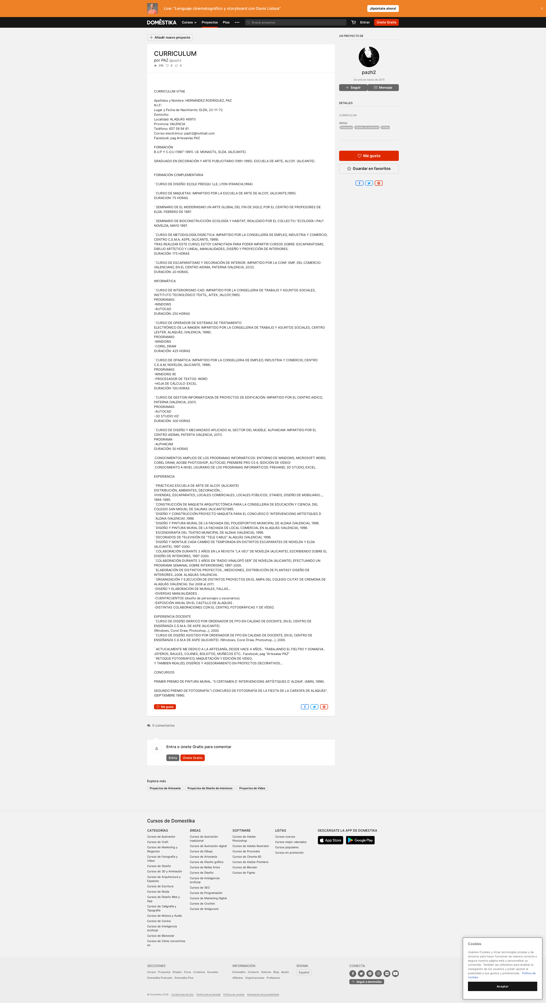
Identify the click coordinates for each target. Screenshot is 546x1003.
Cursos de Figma (243, 872)
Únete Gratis (192, 758)
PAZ (171, 60)
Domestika (238, 972)
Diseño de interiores (367, 127)
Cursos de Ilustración (161, 836)
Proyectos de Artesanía (165, 788)
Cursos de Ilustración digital (208, 846)
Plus (226, 22)
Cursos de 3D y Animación (164, 871)
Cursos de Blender (244, 867)
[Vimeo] (386, 973)
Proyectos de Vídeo (252, 788)
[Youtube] (395, 973)
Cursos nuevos (285, 836)
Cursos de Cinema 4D (246, 856)
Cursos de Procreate (246, 851)
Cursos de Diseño (159, 866)
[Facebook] (352, 973)
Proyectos (210, 22)
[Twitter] (361, 973)
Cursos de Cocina (159, 921)
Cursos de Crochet (202, 903)
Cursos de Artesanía (203, 856)
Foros (187, 972)
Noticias (266, 972)
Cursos (151, 972)
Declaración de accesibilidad (263, 994)
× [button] (541, 8)
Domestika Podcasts (159, 977)
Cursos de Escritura (160, 886)
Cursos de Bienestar (160, 935)
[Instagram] (378, 973)
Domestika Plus (183, 977)
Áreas (195, 830)
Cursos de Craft (157, 842)
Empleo (177, 972)
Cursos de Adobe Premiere (250, 862)
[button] (237, 22)
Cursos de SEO (200, 887)
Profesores (273, 977)
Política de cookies (233, 994)
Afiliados (237, 977)
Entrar (365, 22)
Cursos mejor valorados (290, 842)
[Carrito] (353, 22)
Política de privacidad (208, 994)
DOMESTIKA (162, 22)
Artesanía (346, 127)
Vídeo (385, 127)
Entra (173, 758)
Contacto (253, 972)
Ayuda (285, 972)
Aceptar (503, 986)
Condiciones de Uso (182, 994)
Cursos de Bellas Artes (205, 867)
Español (304, 972)
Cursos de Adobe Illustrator (250, 846)
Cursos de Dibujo (201, 851)
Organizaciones (254, 977)
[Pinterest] (369, 973)
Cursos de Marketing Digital (208, 898)
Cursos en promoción (289, 852)
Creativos (199, 972)
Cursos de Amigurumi (204, 909)
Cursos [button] (188, 22)
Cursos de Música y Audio (164, 915)
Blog (276, 972)
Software (241, 830)
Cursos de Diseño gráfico (207, 862)
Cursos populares (287, 847)
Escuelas (212, 972)
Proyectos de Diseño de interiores (209, 788)
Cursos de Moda (158, 891)
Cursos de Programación (206, 893)
